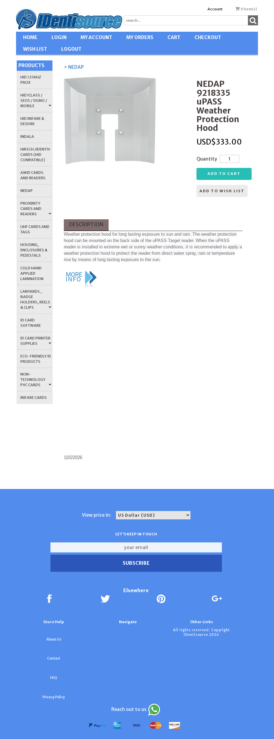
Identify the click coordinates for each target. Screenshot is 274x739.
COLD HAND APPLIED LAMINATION (31, 273)
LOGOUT (71, 49)
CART (173, 37)
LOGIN (58, 37)
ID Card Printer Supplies (35, 341)
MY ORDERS (139, 37)
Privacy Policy (53, 697)
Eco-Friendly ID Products (35, 359)
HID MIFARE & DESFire (32, 121)
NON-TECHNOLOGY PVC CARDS (32, 379)
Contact (53, 658)
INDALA (27, 136)
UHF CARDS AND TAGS (34, 229)
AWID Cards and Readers (32, 175)
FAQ (53, 678)
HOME (30, 37)
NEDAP (26, 190)
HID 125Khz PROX (30, 80)
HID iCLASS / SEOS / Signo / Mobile (33, 100)
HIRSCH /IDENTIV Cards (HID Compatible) (35, 154)
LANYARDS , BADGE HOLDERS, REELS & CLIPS (35, 299)
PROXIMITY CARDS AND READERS (30, 208)
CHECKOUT (207, 37)
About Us (53, 639)
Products (31, 65)
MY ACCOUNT (96, 37)
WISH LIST (35, 49)
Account (215, 9)
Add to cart (224, 173)
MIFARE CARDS (33, 397)
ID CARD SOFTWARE (30, 323)
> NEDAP (74, 67)
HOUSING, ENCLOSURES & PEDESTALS (33, 250)
